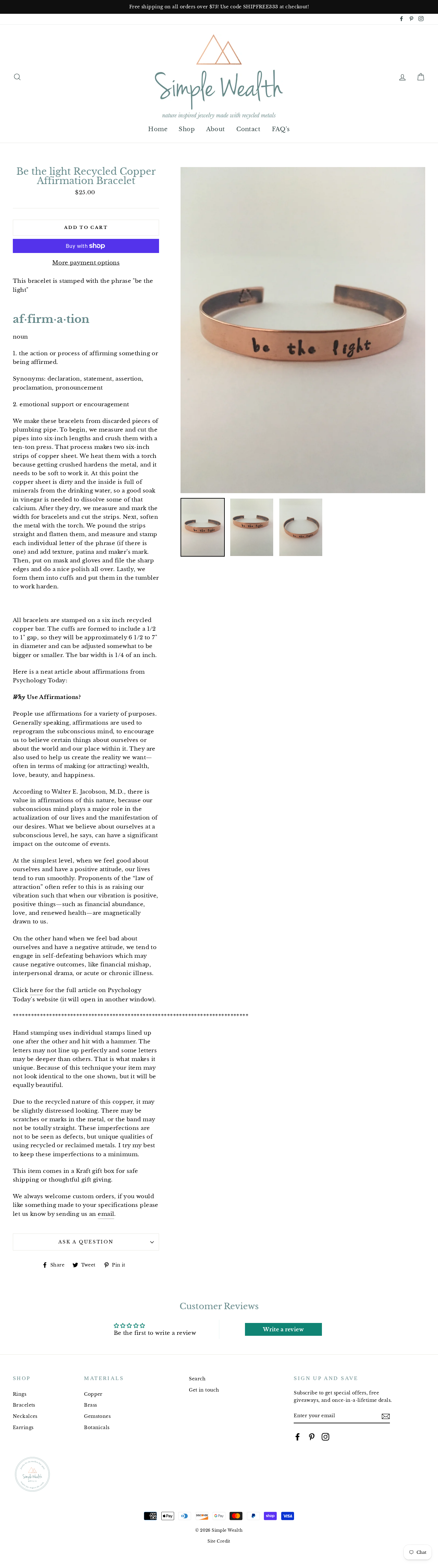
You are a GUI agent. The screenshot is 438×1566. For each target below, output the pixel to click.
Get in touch (204, 1390)
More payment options (86, 262)
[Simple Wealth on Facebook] (297, 1437)
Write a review (283, 1329)
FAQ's (281, 129)
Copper (93, 1394)
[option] (219, 7)
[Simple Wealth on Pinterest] (312, 1437)
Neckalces (25, 1416)
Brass (90, 1405)
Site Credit (219, 1541)
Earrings (23, 1427)
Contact (248, 129)
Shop (187, 129)
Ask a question (86, 1242)
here (36, 990)
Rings (19, 1394)
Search (197, 1379)
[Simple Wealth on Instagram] (325, 1437)
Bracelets (24, 1405)
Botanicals (96, 1427)
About (215, 129)
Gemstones (97, 1416)
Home (157, 129)
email (106, 1214)
